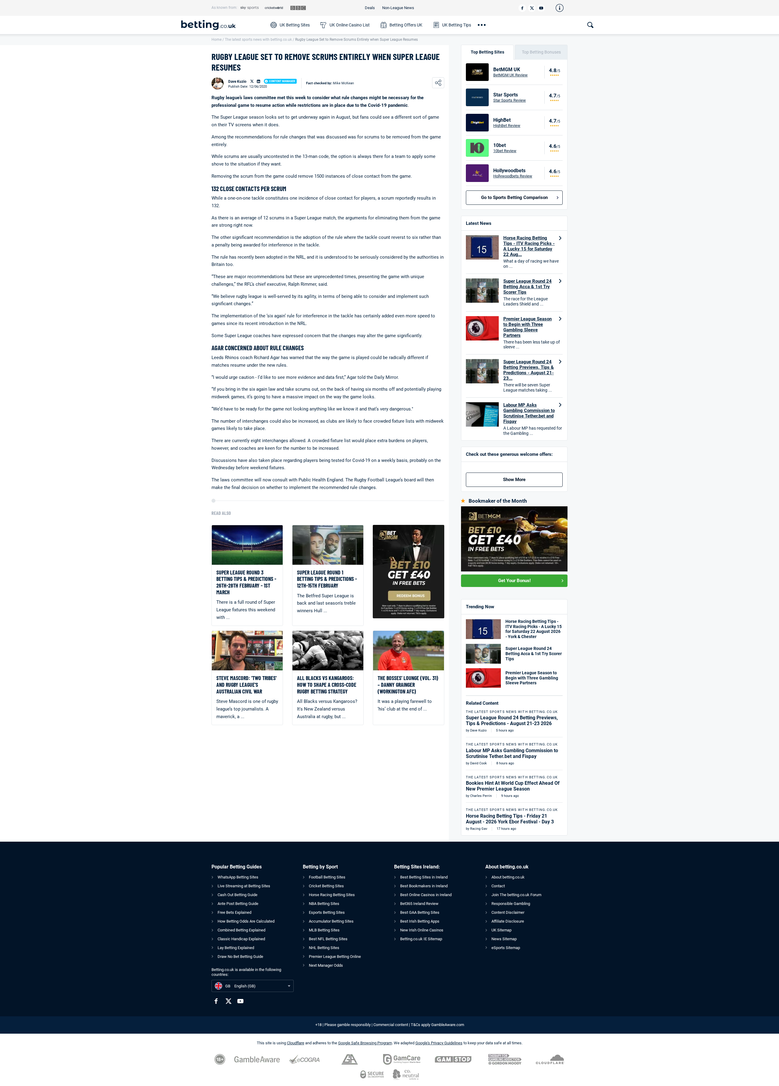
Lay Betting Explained (236, 947)
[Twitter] (532, 8)
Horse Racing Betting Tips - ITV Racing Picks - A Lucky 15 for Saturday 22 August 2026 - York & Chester (533, 629)
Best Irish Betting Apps (419, 921)
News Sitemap (504, 939)
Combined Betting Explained (241, 930)
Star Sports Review (509, 100)
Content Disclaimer (507, 912)
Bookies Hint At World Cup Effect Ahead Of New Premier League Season (513, 786)
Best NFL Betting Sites (328, 939)
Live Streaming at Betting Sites (244, 886)
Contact (498, 886)
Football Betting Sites (327, 877)
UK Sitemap (501, 930)
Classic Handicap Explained (241, 939)
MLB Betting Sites (324, 930)
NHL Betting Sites (324, 947)
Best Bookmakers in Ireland (424, 886)
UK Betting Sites (295, 25)
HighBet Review (506, 125)
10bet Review (504, 150)
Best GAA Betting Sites (419, 912)
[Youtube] (541, 8)
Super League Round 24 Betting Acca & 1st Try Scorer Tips (527, 286)
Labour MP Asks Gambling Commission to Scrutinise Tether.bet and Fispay (529, 413)
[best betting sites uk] (222, 25)
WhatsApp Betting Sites (238, 877)
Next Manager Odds (326, 965)
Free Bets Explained (234, 912)
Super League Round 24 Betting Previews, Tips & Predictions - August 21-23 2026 (512, 720)
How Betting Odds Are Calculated (246, 921)
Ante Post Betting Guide (238, 903)
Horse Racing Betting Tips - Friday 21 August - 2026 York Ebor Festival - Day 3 (510, 819)
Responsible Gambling (510, 903)
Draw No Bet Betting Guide (240, 956)
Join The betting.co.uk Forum (516, 894)
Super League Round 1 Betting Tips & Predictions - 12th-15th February (327, 579)
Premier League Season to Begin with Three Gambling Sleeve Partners (527, 327)
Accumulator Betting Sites (331, 921)
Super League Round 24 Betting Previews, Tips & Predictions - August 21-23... (528, 370)
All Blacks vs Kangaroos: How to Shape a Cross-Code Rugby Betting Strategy (326, 684)
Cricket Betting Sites (326, 886)
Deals (370, 7)
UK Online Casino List (350, 25)
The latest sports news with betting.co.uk (258, 39)
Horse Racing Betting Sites (332, 894)
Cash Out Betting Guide (237, 894)
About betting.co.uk (508, 877)
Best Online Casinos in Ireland (426, 894)
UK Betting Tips (456, 25)
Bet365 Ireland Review (419, 903)
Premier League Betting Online (335, 956)
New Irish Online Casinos (421, 930)
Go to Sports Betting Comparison (514, 197)
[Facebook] (522, 8)
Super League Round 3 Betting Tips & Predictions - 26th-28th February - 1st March (246, 582)
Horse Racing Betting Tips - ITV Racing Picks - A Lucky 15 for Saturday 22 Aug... (529, 246)
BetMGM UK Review (510, 75)
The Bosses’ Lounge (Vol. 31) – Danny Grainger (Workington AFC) (408, 684)
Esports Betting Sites (327, 912)
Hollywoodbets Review (512, 176)
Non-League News (398, 7)
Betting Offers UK (406, 25)
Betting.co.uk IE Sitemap (421, 939)
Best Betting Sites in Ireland (424, 877)
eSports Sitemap (505, 947)
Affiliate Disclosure (507, 921)
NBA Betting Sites (324, 903)
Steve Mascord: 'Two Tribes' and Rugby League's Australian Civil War (246, 684)
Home (216, 39)
